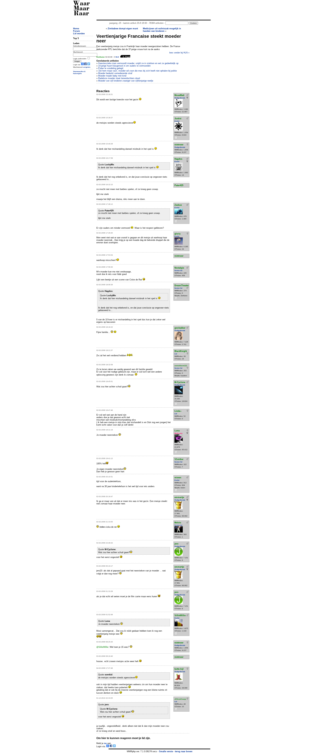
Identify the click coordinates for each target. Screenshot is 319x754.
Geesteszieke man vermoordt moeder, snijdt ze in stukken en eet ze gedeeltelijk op (138, 63)
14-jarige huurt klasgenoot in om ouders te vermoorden (124, 66)
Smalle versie (166, 751)
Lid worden (79, 33)
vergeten (86, 67)
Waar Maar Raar (81, 9)
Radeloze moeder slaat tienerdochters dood (119, 78)
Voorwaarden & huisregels (79, 73)
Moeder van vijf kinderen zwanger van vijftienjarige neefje (125, 80)
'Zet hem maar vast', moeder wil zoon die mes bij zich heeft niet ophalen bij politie (137, 71)
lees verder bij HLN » (179, 52)
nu (105, 743)
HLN (117, 57)
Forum (76, 31)
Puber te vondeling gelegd (110, 68)
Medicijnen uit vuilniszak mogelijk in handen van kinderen (162, 29)
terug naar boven (183, 751)
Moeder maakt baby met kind (112, 76)
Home (76, 28)
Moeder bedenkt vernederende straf (115, 73)
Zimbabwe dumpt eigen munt (123, 28)
